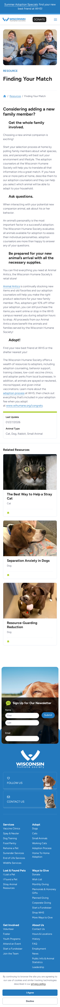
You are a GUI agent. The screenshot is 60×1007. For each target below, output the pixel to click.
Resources (15, 96)
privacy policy (38, 984)
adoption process (13, 393)
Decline (30, 1001)
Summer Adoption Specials (21, 4)
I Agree (30, 992)
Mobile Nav (55, 20)
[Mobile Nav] (55, 20)
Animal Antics (11, 286)
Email (7, 733)
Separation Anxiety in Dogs (28, 561)
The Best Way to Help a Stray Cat (29, 496)
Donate (39, 19)
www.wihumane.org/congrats (24, 405)
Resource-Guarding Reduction (22, 625)
